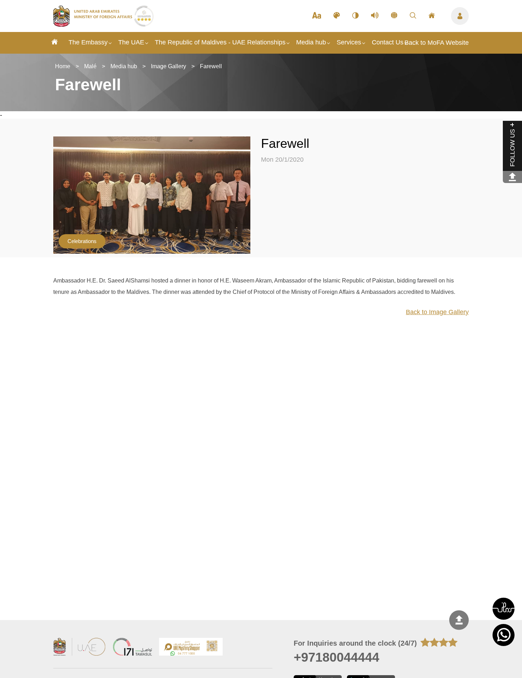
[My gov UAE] (132, 647)
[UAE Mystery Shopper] (191, 647)
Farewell (211, 66)
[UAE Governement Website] (79, 647)
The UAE (131, 42)
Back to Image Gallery (437, 312)
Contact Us (387, 42)
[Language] (394, 16)
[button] (504, 609)
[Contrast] (355, 16)
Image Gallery (168, 66)
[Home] (54, 42)
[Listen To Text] (375, 16)
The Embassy (88, 42)
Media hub (311, 42)
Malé (90, 66)
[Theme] (336, 16)
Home (62, 66)
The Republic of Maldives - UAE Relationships (220, 42)
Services (349, 42)
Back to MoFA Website (436, 42)
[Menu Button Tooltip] (460, 16)
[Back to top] (459, 620)
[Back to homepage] (93, 24)
